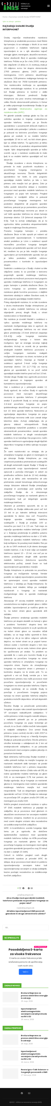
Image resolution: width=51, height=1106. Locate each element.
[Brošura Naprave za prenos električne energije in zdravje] (10, 997)
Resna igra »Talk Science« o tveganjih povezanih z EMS (34, 1071)
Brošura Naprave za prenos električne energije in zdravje (34, 995)
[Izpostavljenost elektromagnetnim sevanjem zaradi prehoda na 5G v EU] (10, 1013)
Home (5, 17)
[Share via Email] (32, 888)
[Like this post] (20, 888)
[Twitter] (25, 1093)
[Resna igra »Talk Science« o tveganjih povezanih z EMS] (10, 1073)
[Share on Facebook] (23, 888)
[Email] (29, 1093)
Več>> (25, 972)
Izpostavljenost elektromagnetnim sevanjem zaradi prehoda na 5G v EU (34, 1013)
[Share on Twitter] (26, 888)
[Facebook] (22, 1093)
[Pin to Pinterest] (29, 888)
